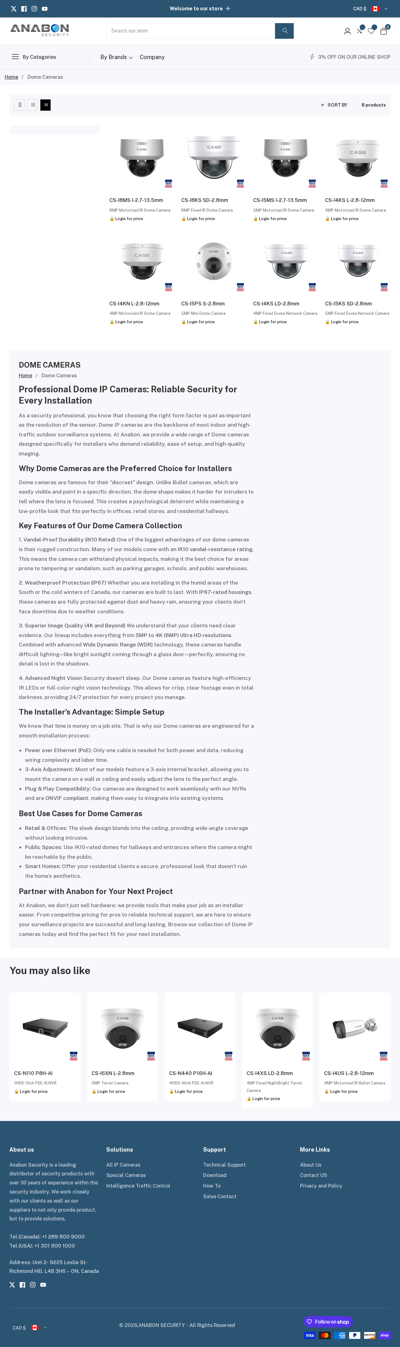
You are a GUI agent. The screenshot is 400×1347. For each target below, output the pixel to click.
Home (11, 77)
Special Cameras (126, 1175)
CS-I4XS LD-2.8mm (270, 1073)
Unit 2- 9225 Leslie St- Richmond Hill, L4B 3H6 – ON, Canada (54, 1266)
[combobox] (200, 31)
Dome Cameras (45, 77)
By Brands (113, 56)
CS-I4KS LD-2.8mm (276, 303)
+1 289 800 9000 (63, 1237)
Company (152, 56)
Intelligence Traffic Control (138, 1186)
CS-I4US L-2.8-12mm (349, 1073)
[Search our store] (284, 31)
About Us (310, 1165)
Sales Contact (220, 1196)
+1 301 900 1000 (54, 1246)
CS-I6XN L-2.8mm (113, 1073)
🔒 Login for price (126, 218)
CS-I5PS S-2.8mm (203, 303)
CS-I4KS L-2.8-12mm (350, 200)
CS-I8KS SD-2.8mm (204, 200)
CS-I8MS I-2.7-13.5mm (136, 200)
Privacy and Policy (321, 1186)
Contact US (313, 1175)
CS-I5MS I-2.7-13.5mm (280, 200)
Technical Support (224, 1165)
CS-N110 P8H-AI (33, 1073)
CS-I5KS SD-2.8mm (348, 303)
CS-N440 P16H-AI (190, 1073)
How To (212, 1186)
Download (215, 1175)
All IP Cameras (123, 1165)
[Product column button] (19, 105)
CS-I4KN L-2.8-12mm (134, 303)
